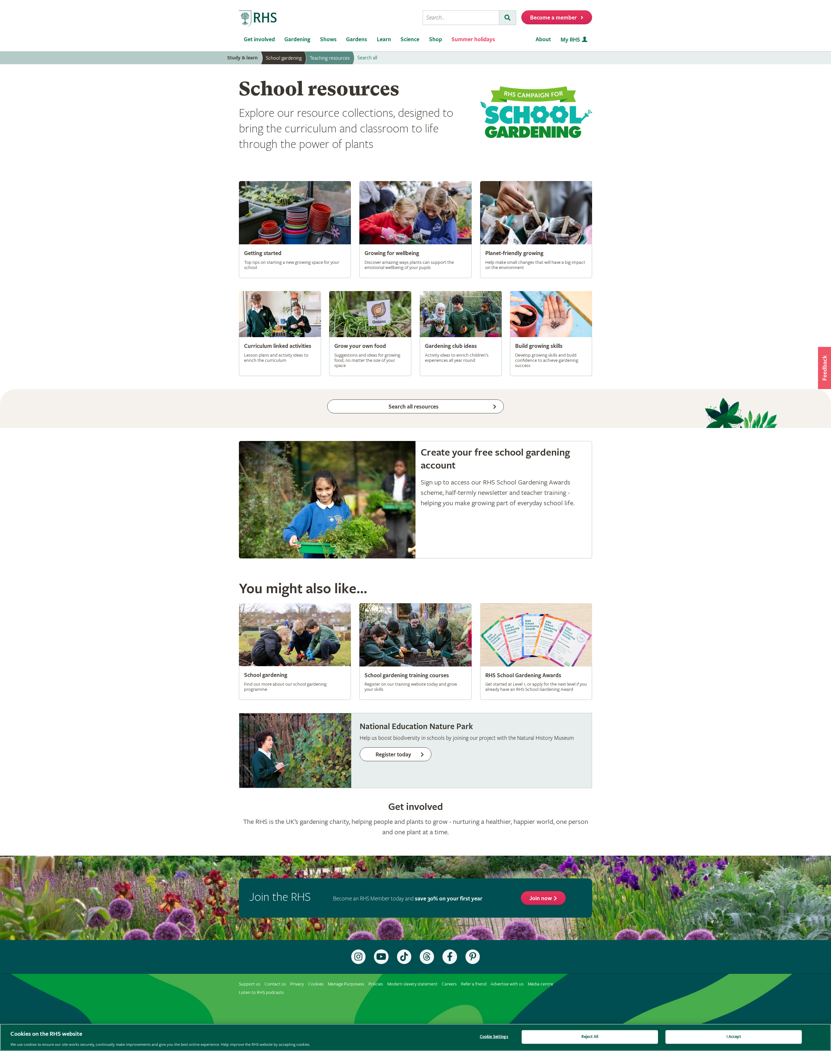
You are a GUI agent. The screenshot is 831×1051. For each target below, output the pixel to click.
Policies (375, 984)
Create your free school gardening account (415, 500)
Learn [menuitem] (384, 39)
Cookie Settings (494, 1036)
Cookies (316, 984)
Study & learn (242, 58)
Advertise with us (507, 984)
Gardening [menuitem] (297, 39)
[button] (824, 368)
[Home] (258, 18)
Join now (540, 898)
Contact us (275, 984)
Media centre (540, 984)
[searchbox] (461, 18)
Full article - (295, 229)
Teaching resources (330, 58)
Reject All (589, 1036)
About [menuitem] (543, 39)
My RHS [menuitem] (570, 39)
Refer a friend (474, 984)
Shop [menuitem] (435, 39)
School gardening (284, 58)
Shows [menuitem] (328, 39)
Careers (449, 984)
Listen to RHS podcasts (261, 992)
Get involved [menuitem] (259, 39)
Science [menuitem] (410, 39)
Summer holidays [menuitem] (473, 39)
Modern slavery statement (412, 984)
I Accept (733, 1036)
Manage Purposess (346, 984)
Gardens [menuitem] (356, 39)
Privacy (297, 984)
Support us (249, 984)
